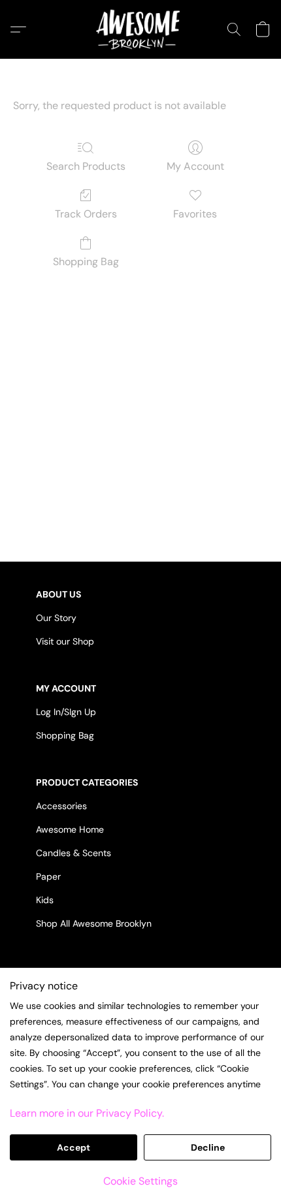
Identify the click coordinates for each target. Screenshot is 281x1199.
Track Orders (86, 214)
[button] (140, 29)
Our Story (56, 618)
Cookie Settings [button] (140, 1181)
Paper (48, 876)
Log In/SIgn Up (66, 712)
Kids (45, 900)
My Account (195, 166)
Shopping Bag (86, 261)
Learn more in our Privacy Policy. (87, 1113)
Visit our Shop (65, 641)
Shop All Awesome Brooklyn (94, 923)
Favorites (195, 214)
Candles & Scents (73, 853)
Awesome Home (70, 829)
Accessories (61, 806)
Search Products (85, 166)
